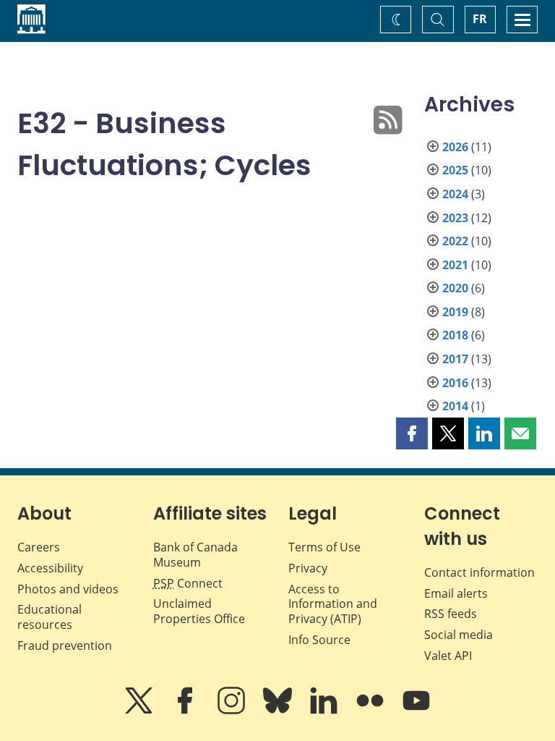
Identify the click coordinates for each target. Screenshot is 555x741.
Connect (188, 583)
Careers (38, 547)
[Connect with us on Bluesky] (279, 711)
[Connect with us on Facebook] (186, 711)
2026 (455, 147)
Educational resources (49, 616)
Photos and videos (68, 589)
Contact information (479, 572)
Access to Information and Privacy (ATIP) (332, 604)
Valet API (448, 656)
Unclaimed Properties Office (199, 611)
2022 (455, 241)
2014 (455, 406)
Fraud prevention (64, 645)
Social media (458, 635)
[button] (412, 433)
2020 (455, 288)
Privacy (307, 568)
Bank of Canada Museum (195, 554)
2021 (455, 265)
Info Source (319, 640)
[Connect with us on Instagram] (233, 711)
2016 (455, 383)
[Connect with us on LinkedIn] (325, 711)
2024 (455, 194)
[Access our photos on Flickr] (371, 711)
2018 (455, 335)
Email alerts (456, 593)
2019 (455, 312)
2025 (455, 170)
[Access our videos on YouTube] (416, 711)
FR (480, 19)
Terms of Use (324, 547)
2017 (455, 359)
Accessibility (50, 568)
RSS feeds (450, 614)
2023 (455, 218)
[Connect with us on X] (140, 711)
